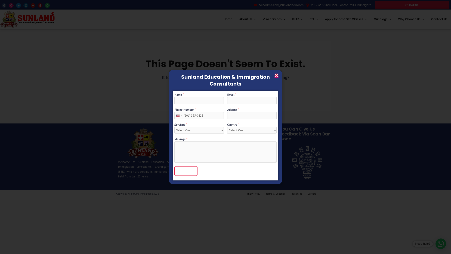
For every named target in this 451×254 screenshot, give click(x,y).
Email (231, 95)
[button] (276, 75)
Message (180, 139)
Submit (186, 171)
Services (180, 125)
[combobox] (179, 115)
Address (233, 110)
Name (179, 95)
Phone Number (185, 110)
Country (233, 125)
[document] (225, 127)
